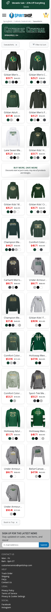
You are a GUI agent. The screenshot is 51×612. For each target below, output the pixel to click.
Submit (44, 544)
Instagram (6, 607)
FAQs (4, 579)
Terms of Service (9, 593)
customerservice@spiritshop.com (17, 565)
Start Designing (13, 66)
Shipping (5, 576)
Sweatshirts (10, 44)
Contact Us (7, 582)
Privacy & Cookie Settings (13, 596)
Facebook (6, 604)
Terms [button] (26, 6)
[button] (4, 15)
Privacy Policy (8, 590)
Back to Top (11, 522)
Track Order (7, 573)
